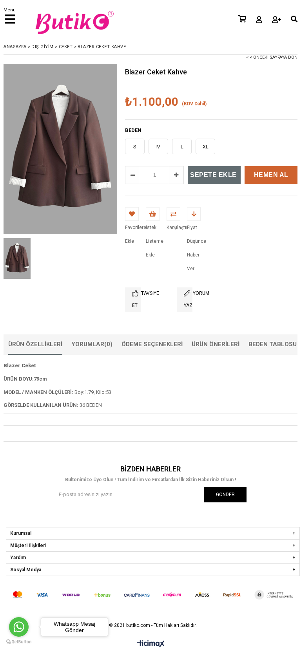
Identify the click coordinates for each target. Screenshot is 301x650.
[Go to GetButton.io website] (18, 642)
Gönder (225, 494)
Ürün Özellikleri (35, 344)
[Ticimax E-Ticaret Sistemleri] (151, 644)
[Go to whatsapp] (19, 627)
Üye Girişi (259, 19)
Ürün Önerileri (215, 344)
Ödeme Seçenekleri (152, 344)
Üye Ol (276, 19)
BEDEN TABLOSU (272, 344)
